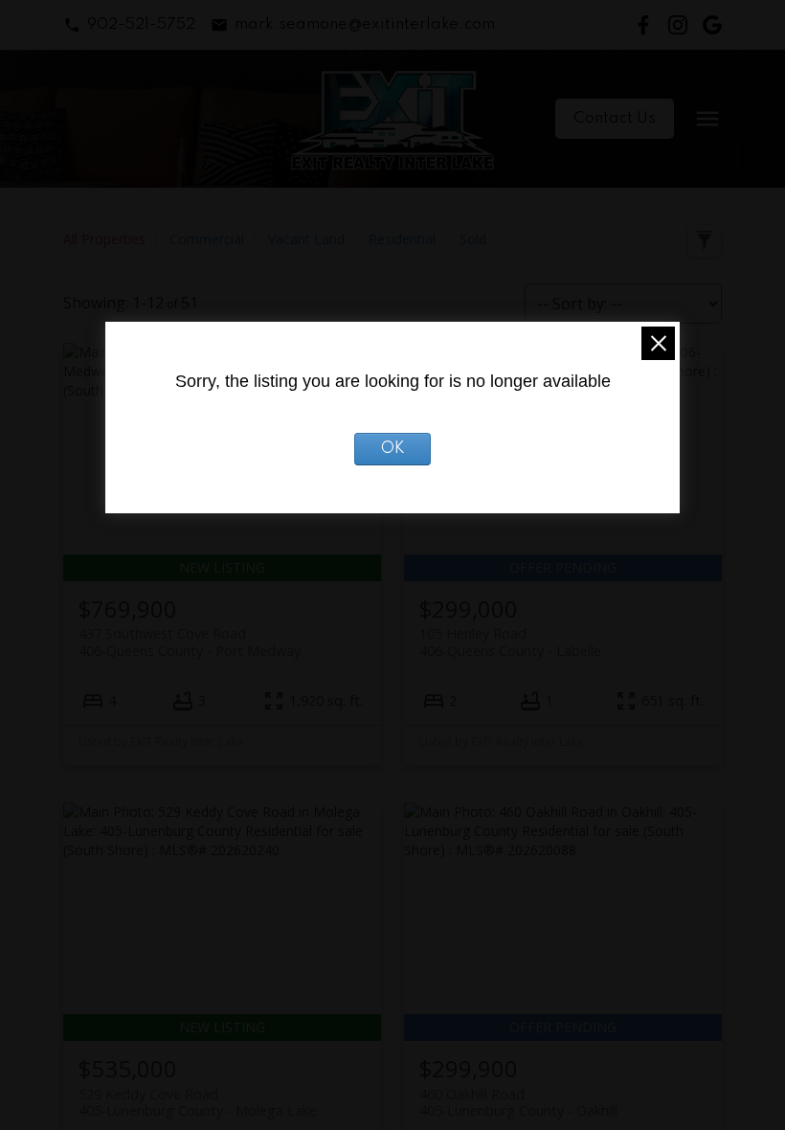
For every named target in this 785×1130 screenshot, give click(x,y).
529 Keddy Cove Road (197, 1102)
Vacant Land (306, 239)
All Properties (104, 239)
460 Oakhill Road (518, 1102)
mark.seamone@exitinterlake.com (365, 25)
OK (393, 449)
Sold (473, 239)
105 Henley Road (510, 641)
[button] (129, 25)
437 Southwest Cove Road (189, 641)
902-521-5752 (141, 25)
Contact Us (614, 118)
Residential (402, 239)
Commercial (206, 239)
